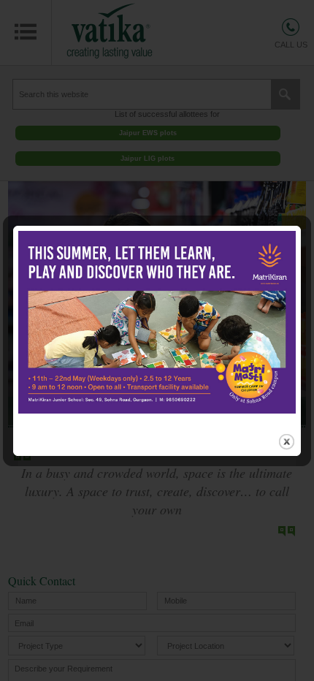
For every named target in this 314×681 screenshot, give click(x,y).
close (286, 442)
